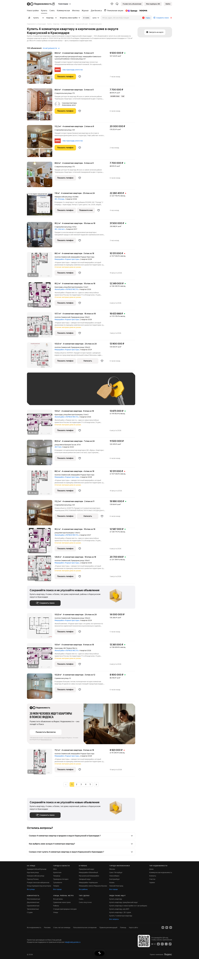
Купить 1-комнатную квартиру (120, 916)
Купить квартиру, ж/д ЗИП (119, 909)
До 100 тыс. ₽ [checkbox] (83, 392)
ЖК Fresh (58, 447)
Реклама (47, 927)
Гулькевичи (57, 882)
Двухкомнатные (33, 902)
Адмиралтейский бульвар (36, 869)
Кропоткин (57, 872)
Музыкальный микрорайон (89, 876)
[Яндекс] (168, 954)
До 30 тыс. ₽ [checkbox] (37, 392)
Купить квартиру (115, 899)
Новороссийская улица (63, 197)
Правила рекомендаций (108, 927)
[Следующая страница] (96, 784)
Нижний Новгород (116, 886)
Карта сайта (133, 927)
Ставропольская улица (63, 93)
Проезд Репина (32, 879)
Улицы (55, 912)
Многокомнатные (33, 899)
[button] (117, 4)
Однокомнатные (33, 906)
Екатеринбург (114, 879)
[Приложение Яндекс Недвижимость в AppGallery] (166, 944)
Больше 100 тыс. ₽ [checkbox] (40, 399)
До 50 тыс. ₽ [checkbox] (52, 392)
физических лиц (46, 739)
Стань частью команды (61, 927)
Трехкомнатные (33, 909)
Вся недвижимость (34, 927)
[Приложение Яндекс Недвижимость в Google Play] (162, 944)
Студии (29, 912)
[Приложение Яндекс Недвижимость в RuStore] (170, 944)
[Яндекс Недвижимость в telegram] (170, 927)
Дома (151, 869)
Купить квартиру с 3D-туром (120, 912)
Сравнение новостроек (62, 902)
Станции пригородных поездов (65, 909)
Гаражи (152, 882)
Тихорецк (56, 876)
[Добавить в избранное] (79, 76)
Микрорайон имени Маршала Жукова (93, 886)
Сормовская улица (61, 678)
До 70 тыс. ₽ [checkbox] (67, 392)
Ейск (55, 869)
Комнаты (152, 876)
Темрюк (56, 886)
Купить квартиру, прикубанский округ (123, 902)
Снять (81, 899)
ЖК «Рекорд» (60, 199)
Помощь (123, 927)
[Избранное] (112, 4)
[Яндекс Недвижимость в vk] (162, 927)
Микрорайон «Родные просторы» (67, 259)
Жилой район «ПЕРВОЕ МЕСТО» (67, 289)
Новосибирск (114, 876)
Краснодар (59, 287)
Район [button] (148, 18)
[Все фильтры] (29, 17)
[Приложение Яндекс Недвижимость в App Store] (158, 944)
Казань (111, 882)
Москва (112, 869)
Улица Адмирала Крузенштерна (39, 886)
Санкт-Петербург (115, 872)
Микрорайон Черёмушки (88, 882)
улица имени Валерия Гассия (65, 445)
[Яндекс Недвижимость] (41, 4)
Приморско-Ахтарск (60, 879)
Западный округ (85, 879)
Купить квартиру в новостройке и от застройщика (128, 906)
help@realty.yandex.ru (72, 942)
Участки (152, 879)
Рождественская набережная (38, 882)
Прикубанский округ (86, 869)
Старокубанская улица (63, 130)
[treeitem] (33, 10)
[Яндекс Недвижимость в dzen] (166, 927)
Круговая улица (33, 872)
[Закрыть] (171, 18)
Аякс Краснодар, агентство (73, 70)
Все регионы (58, 899)
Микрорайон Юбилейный (88, 872)
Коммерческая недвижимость (160, 872)
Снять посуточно (85, 902)
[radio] (76, 784)
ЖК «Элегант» (60, 229)
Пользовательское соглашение (85, 927)
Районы (56, 906)
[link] (168, 4)
